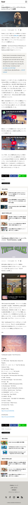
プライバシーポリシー (14, 492)
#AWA (2, 429)
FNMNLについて (14, 485)
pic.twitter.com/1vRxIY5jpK (9, 68)
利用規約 (14, 490)
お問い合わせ (14, 487)
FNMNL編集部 (11, 30)
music (2, 5)
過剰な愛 (16, 35)
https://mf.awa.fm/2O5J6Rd (7, 416)
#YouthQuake (8, 429)
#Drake (3, 179)
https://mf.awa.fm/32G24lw (7, 410)
